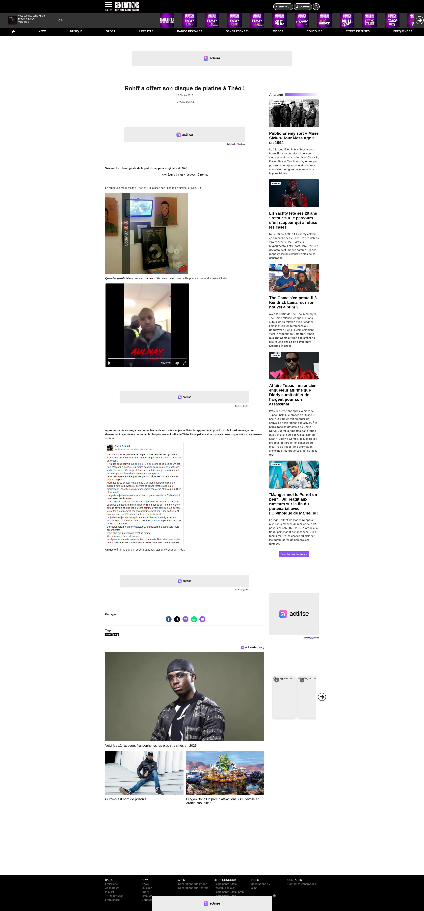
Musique (76, 31)
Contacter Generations (301, 884)
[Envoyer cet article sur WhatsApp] (193, 621)
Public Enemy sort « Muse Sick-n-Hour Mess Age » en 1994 (293, 138)
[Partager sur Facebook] (168, 621)
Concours (314, 31)
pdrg (115, 634)
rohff (108, 634)
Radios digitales (189, 31)
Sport (110, 31)
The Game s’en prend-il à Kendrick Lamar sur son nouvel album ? (293, 302)
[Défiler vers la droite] (322, 697)
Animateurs (112, 887)
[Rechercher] (316, 6)
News (42, 31)
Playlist (109, 891)
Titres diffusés (358, 31)
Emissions (111, 884)
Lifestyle (146, 31)
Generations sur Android (193, 887)
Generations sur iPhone (192, 884)
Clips (254, 887)
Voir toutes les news (294, 554)
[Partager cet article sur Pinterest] (184, 621)
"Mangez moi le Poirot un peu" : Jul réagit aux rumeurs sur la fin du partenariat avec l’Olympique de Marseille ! (293, 503)
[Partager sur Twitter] (176, 621)
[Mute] (60, 20)
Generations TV (237, 31)
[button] (284, 697)
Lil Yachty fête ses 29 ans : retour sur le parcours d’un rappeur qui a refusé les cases (293, 220)
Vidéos (278, 31)
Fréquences (402, 31)
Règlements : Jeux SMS (229, 891)
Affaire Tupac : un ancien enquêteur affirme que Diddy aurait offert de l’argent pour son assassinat (293, 394)
